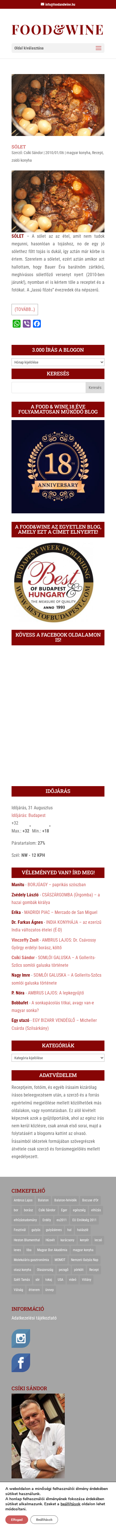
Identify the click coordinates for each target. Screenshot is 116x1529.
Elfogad (17, 1519)
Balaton (43, 1200)
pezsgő (63, 1270)
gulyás (36, 1230)
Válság (18, 1290)
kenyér (84, 1240)
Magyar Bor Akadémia (52, 1250)
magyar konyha (78, 152)
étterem (34, 1290)
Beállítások (44, 1519)
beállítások (71, 1504)
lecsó (98, 1240)
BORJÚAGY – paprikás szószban (57, 884)
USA (60, 1280)
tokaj (48, 1280)
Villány (86, 1280)
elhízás (96, 1210)
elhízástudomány (25, 1220)
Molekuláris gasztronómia (31, 1260)
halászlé (82, 1230)
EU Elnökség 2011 (84, 1220)
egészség (79, 1210)
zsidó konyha (22, 160)
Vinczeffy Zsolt (25, 940)
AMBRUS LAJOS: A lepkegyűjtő (56, 993)
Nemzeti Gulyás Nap (84, 1260)
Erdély (47, 1220)
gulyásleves (54, 1230)
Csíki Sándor (33, 152)
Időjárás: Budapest (29, 815)
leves (17, 1250)
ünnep (49, 1290)
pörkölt (79, 1270)
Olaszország (45, 1270)
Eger (64, 1210)
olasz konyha (22, 1270)
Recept (97, 152)
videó (72, 1280)
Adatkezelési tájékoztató (34, 1318)
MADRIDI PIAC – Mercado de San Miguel (60, 912)
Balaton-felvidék (65, 1200)
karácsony (67, 1240)
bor (16, 1210)
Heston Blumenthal (27, 1240)
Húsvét (50, 1240)
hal (69, 1230)
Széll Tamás (22, 1280)
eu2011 (62, 1220)
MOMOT (60, 1260)
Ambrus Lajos (23, 1200)
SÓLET (19, 147)
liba (29, 1250)
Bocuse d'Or (90, 1200)
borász (28, 1210)
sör (37, 1280)
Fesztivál (20, 1230)
